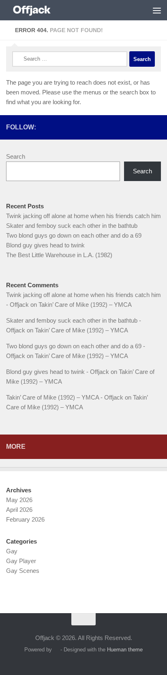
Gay (11, 551)
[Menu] (157, 10)
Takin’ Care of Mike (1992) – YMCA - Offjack (64, 397)
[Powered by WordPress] (56, 649)
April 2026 (19, 509)
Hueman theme (125, 650)
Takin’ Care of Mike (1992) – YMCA (85, 304)
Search (15, 156)
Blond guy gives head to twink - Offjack (57, 371)
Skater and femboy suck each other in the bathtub (71, 225)
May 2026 (19, 499)
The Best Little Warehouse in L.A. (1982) (59, 254)
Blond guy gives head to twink (45, 245)
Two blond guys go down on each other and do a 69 (73, 235)
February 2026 (25, 519)
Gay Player (21, 560)
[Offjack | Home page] (40, 10)
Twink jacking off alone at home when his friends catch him (83, 215)
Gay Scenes (22, 570)
